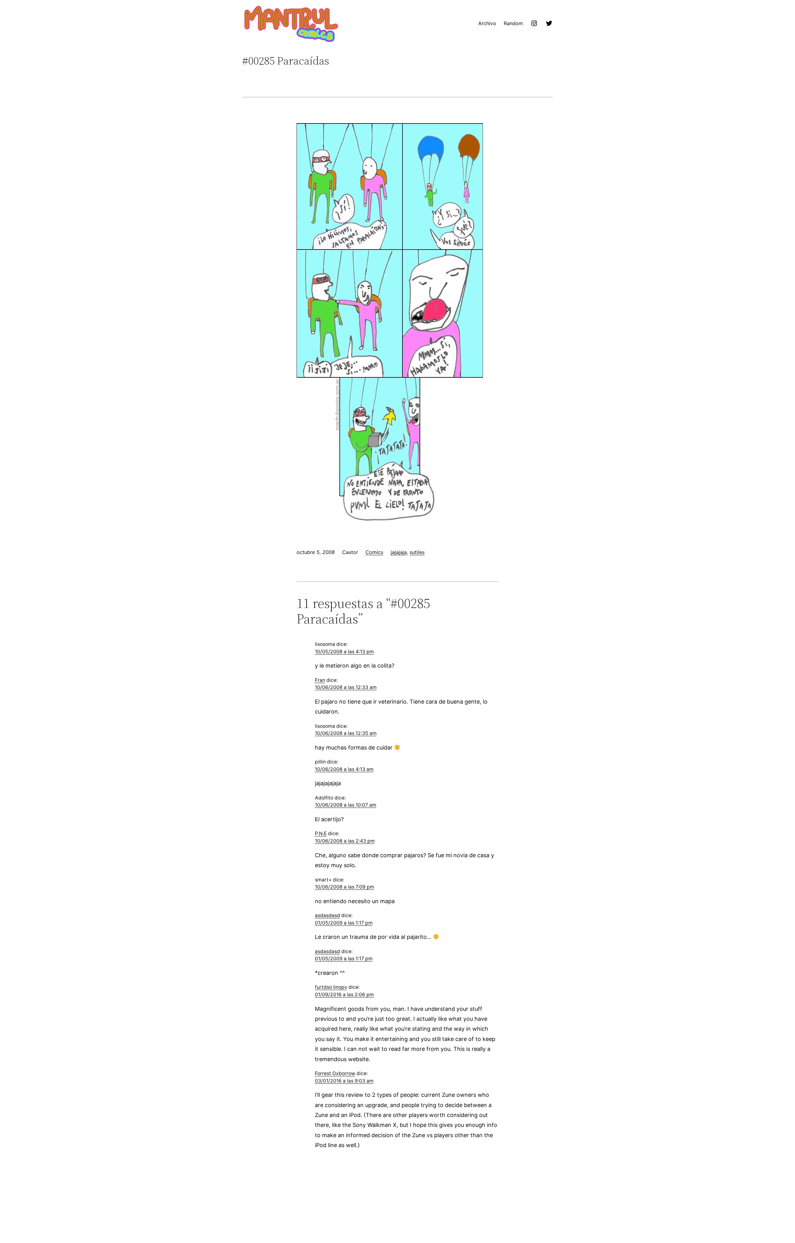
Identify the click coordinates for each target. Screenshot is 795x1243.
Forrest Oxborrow (335, 1073)
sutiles (417, 552)
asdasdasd (327, 915)
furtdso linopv (331, 987)
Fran (320, 680)
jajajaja (399, 552)
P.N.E (321, 833)
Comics (374, 552)
